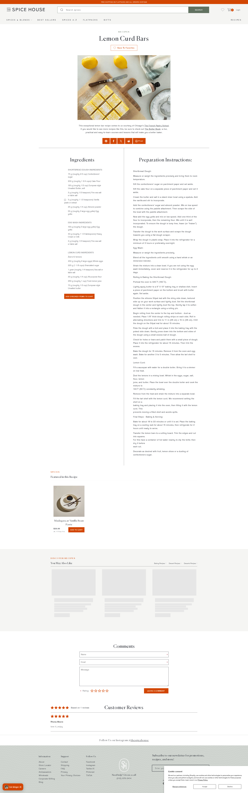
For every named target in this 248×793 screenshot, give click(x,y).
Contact (64, 762)
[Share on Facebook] (113, 141)
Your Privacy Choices (70, 775)
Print (140, 141)
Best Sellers (46, 20)
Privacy (64, 772)
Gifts (107, 20)
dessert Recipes (174, 563)
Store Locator (45, 765)
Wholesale (43, 775)
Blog (41, 782)
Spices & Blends (18, 20)
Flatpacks (90, 20)
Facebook (90, 762)
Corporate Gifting (47, 778)
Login (238, 10)
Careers (42, 768)
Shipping (65, 765)
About (41, 762)
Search (199, 10)
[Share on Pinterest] (106, 141)
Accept (204, 786)
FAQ (63, 768)
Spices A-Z (69, 20)
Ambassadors (45, 772)
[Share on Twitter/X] (121, 141)
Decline (230, 786)
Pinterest (90, 772)
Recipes (236, 20)
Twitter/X (90, 768)
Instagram (90, 765)
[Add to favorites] (55, 487)
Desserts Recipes (190, 563)
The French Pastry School (156, 125)
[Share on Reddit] (128, 141)
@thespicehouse (139, 740)
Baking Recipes (159, 563)
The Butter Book (152, 129)
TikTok (89, 775)
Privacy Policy (203, 780)
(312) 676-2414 (124, 778)
